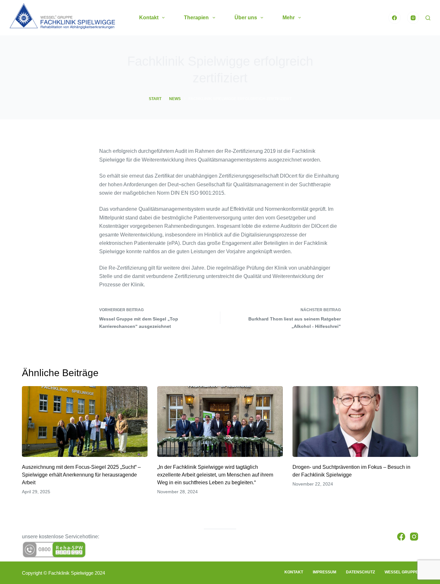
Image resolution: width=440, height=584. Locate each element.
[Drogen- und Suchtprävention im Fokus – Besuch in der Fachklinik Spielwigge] (355, 421)
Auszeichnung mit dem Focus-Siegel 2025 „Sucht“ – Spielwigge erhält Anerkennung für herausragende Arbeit (81, 474)
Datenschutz (360, 572)
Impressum (324, 572)
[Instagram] (413, 18)
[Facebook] (394, 18)
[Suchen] (428, 17)
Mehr (288, 17)
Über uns (245, 17)
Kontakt (148, 17)
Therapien (196, 17)
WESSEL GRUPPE (401, 572)
